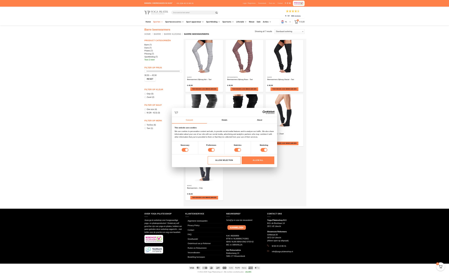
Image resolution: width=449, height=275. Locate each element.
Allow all (258, 160)
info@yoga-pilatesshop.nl (282, 252)
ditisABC (248, 272)
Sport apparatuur (193, 21)
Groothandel (193, 239)
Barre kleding (172, 34)
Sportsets (226, 21)
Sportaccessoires (173, 21)
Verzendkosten (194, 253)
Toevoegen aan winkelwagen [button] (204, 89)
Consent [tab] (189, 120)
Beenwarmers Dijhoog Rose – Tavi (240, 79)
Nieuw (251, 21)
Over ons (272, 3)
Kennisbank (262, 3)
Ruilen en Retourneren (197, 248)
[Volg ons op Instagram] (287, 3)
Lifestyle (240, 21)
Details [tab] (224, 120)
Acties (266, 21)
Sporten (156, 21)
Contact (280, 3)
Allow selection (224, 160)
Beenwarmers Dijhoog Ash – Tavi (199, 79)
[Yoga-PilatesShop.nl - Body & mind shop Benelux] (156, 12)
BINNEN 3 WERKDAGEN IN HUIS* (158, 3)
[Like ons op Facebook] (285, 3)
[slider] (145, 71)
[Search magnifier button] (216, 13)
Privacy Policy (193, 225)
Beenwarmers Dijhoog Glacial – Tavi (280, 79)
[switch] (211, 150)
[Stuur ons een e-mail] (290, 3)
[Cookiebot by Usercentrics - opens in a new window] (264, 112)
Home (148, 21)
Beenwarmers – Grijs (195, 188)
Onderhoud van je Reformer (199, 243)
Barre (157, 34)
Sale (259, 21)
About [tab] (259, 120)
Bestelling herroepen (196, 257)
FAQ (189, 234)
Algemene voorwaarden (198, 221)
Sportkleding (211, 21)
